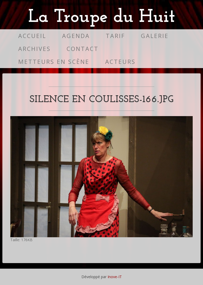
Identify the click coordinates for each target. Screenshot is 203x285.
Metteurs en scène (53, 61)
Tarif (115, 36)
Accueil (32, 36)
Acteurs (120, 61)
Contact (83, 49)
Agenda (76, 36)
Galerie (155, 36)
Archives (34, 49)
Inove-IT (115, 276)
